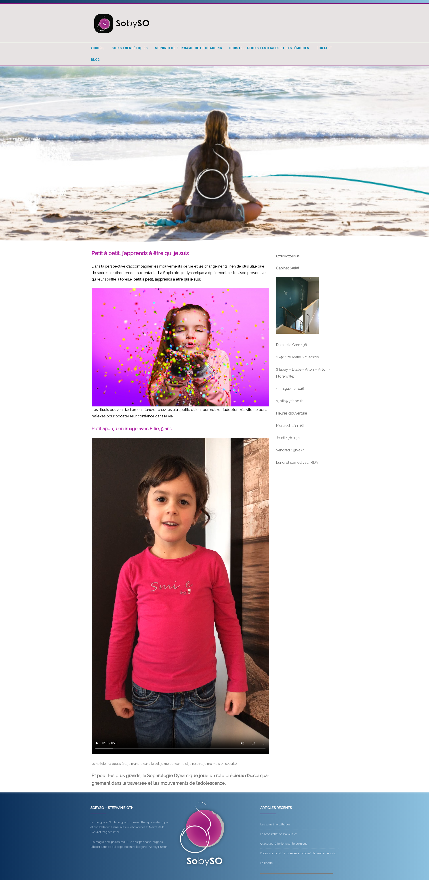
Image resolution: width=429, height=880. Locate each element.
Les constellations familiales (278, 834)
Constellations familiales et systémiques (269, 48)
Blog (95, 60)
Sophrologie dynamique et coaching (188, 48)
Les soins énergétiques (275, 824)
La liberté (266, 863)
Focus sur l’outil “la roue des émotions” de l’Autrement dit (298, 853)
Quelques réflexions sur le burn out (283, 843)
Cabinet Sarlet (287, 268)
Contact (324, 48)
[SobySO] (122, 35)
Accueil (97, 48)
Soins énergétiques (130, 48)
